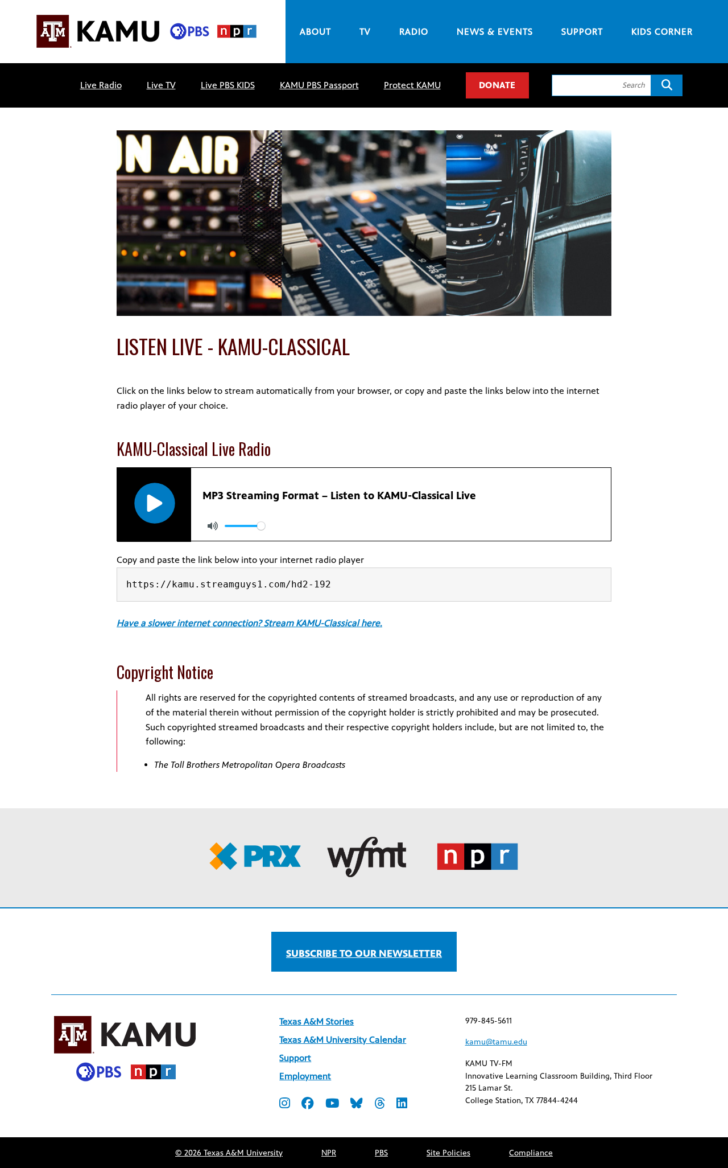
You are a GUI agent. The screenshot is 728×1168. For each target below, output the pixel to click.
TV (365, 31)
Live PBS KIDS (228, 85)
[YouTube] (332, 1104)
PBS (381, 1153)
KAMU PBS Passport (319, 85)
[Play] (154, 503)
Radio (413, 31)
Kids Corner (662, 31)
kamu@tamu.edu (496, 1042)
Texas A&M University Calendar (342, 1039)
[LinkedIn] (401, 1104)
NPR (328, 1153)
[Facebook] (307, 1104)
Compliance (531, 1153)
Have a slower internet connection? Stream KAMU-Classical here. (249, 623)
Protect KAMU (412, 85)
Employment (305, 1076)
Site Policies (448, 1153)
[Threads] (379, 1104)
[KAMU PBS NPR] (146, 49)
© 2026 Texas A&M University (229, 1153)
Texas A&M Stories (316, 1021)
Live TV (161, 85)
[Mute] (213, 526)
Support (582, 31)
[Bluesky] (356, 1104)
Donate (497, 85)
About (315, 31)
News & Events (495, 31)
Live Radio (101, 85)
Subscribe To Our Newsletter (364, 953)
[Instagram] (284, 1104)
